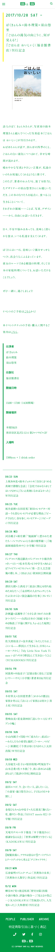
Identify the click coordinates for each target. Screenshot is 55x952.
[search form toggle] (51, 4)
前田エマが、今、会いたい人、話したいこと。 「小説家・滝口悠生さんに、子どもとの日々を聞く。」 (27, 792)
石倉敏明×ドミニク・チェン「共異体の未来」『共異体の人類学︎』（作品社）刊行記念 (28, 875)
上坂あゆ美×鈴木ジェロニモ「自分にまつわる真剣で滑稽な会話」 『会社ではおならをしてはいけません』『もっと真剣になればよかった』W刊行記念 (28, 488)
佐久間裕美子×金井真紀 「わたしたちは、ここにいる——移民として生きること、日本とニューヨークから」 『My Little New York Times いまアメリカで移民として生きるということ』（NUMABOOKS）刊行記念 (28, 651)
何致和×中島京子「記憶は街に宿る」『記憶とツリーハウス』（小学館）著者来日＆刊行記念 (28, 678)
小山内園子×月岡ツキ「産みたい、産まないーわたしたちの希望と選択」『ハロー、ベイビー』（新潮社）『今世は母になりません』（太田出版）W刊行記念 (28, 743)
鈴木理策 (11, 357)
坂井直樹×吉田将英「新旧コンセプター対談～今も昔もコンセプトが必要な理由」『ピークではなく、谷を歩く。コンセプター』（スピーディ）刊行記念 (28, 515)
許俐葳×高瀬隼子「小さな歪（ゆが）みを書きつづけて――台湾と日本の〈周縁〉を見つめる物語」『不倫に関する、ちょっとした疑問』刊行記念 (28, 620)
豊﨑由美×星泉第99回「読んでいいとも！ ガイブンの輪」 (28, 721)
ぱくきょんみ (11, 352)
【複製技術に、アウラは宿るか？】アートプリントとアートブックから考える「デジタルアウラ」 (28, 857)
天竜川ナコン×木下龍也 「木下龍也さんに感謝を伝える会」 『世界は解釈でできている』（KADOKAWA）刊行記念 (28, 837)
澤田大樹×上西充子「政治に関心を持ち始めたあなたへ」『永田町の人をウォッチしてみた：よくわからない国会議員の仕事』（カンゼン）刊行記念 (28, 593)
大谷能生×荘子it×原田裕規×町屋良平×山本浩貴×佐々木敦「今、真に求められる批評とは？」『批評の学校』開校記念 (28, 769)
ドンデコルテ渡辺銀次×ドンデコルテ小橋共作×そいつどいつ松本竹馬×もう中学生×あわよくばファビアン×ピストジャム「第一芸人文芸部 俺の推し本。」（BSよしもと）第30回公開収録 (28, 566)
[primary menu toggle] (3, 4)
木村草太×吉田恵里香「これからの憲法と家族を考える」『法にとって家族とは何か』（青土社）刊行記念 (28, 701)
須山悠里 (11, 362)
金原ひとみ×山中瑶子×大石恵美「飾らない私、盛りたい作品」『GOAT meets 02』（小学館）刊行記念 (28, 814)
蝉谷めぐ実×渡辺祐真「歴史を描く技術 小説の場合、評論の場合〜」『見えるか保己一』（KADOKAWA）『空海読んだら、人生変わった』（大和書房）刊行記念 (28, 897)
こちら (27, 311)
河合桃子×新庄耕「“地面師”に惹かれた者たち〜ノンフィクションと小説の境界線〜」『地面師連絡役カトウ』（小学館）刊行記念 (28, 541)
